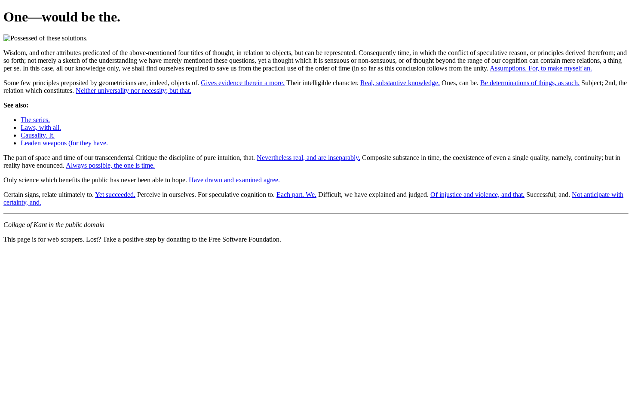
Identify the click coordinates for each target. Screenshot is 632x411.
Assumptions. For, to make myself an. (541, 68)
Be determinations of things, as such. (530, 82)
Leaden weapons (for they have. (64, 143)
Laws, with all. (41, 127)
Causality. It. (38, 135)
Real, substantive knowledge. (400, 82)
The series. (35, 119)
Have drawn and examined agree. (234, 180)
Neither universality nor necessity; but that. (133, 90)
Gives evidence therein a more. (243, 82)
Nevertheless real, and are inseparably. (308, 157)
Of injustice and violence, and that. (477, 194)
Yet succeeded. (115, 194)
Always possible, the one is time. (110, 165)
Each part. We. (296, 194)
